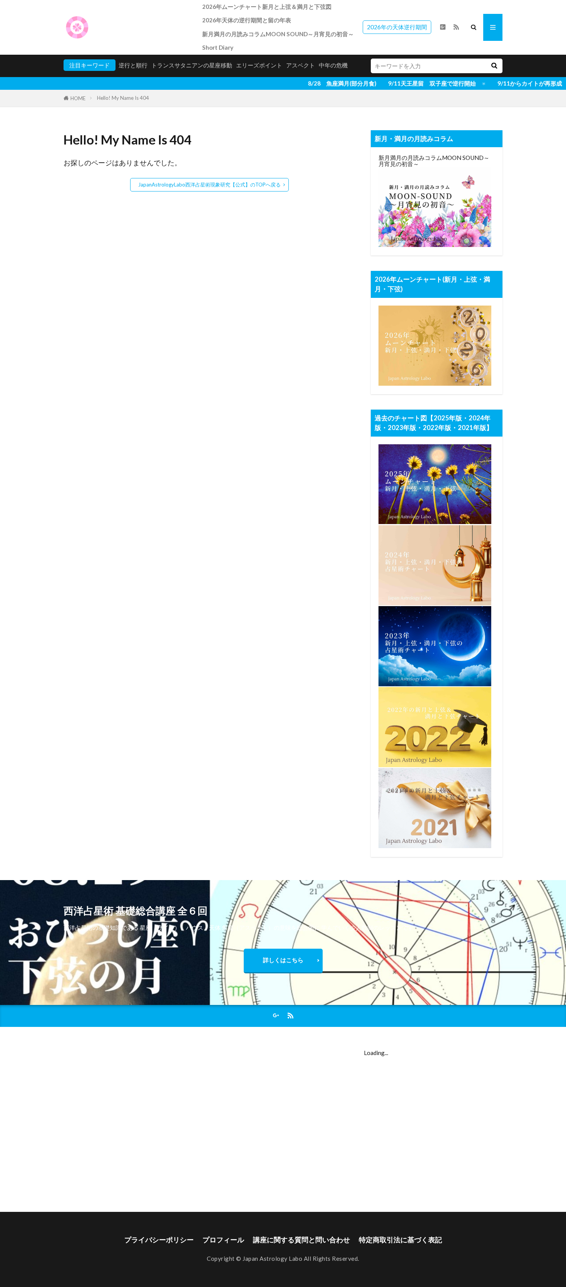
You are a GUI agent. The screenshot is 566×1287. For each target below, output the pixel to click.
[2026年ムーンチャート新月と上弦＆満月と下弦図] (434, 383)
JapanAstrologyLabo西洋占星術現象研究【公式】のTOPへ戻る (209, 184)
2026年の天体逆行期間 (397, 27)
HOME (77, 98)
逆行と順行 (133, 65)
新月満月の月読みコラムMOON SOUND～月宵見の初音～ (278, 33)
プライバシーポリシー (159, 1240)
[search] (494, 66)
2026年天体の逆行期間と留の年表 (246, 20)
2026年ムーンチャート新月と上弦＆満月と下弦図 (267, 6)
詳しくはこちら (283, 959)
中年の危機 (333, 65)
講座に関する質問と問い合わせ (301, 1240)
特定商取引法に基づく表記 (400, 1240)
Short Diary (217, 47)
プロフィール (223, 1240)
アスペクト (300, 65)
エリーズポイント (259, 65)
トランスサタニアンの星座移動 (191, 65)
